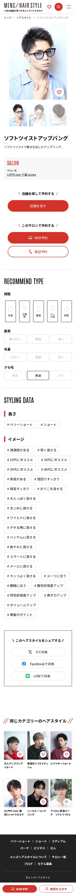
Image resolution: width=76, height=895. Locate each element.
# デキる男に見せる (21, 527)
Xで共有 (42, 651)
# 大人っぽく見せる (21, 498)
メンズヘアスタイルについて (28, 856)
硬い (61, 339)
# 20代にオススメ (54, 459)
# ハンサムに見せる (21, 537)
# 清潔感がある (18, 450)
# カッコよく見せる (21, 575)
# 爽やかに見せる (20, 546)
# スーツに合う (55, 575)
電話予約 (40, 251)
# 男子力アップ (55, 595)
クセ (61, 375)
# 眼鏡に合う (16, 585)
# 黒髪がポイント (20, 614)
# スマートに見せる (21, 556)
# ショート (49, 424)
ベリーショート (20, 841)
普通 (38, 339)
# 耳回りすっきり (47, 479)
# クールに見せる (20, 566)
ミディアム (59, 841)
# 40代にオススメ (54, 469)
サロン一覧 (59, 856)
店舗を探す (38, 205)
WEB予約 (22, 889)
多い (61, 357)
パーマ (24, 848)
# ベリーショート (20, 424)
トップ (7, 17)
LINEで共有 (42, 675)
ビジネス (39, 848)
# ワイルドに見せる (21, 517)
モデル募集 (45, 863)
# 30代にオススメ (20, 469)
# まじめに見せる (20, 508)
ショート (41, 841)
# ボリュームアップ (21, 604)
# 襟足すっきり (18, 488)
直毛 (15, 375)
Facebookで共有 (42, 663)
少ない (15, 357)
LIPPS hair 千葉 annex (21, 175)
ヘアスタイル (24, 17)
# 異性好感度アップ (48, 585)
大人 (53, 848)
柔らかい (15, 339)
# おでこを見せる (50, 488)
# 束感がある (16, 479)
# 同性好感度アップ (21, 595)
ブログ (28, 863)
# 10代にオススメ (20, 459)
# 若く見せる (47, 450)
